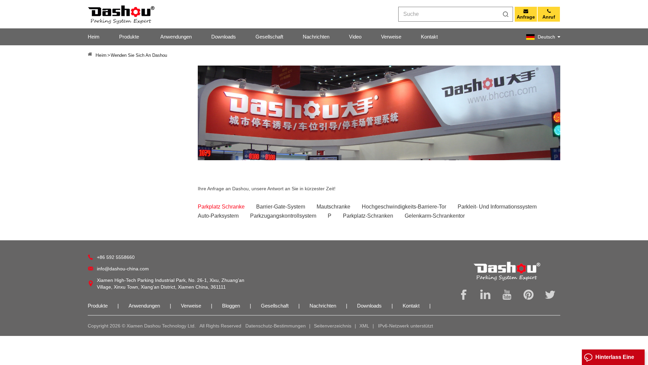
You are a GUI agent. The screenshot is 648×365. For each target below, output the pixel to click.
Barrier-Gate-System (280, 207)
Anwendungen (176, 37)
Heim (94, 37)
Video (355, 37)
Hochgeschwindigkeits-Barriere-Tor (404, 207)
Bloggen (231, 306)
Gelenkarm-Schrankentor (435, 216)
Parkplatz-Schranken (368, 216)
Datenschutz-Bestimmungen (275, 325)
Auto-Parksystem (218, 216)
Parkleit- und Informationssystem (497, 207)
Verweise (391, 37)
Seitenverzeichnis (332, 325)
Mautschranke (333, 207)
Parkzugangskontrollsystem (283, 216)
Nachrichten (316, 37)
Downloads (223, 37)
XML (364, 325)
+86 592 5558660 (116, 257)
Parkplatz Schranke (221, 207)
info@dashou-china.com (123, 268)
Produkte (129, 37)
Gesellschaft (269, 37)
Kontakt (429, 37)
